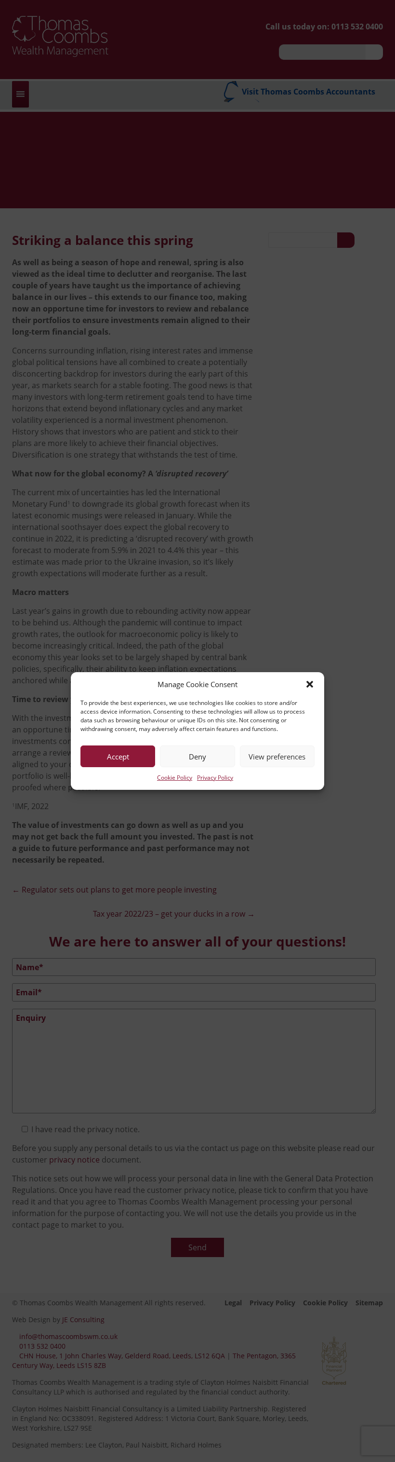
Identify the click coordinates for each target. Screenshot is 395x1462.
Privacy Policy (215, 777)
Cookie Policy (174, 777)
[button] (310, 684)
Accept (118, 756)
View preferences (277, 756)
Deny (197, 756)
